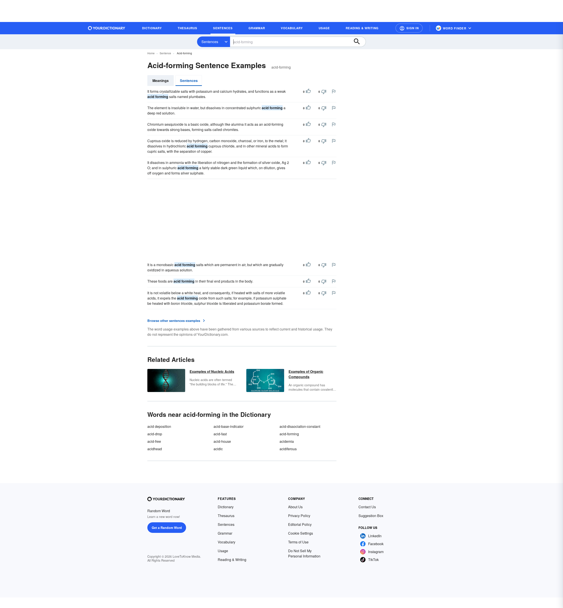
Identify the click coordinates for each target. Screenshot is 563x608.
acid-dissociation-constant (300, 426)
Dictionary (226, 506)
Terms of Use (298, 541)
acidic (218, 448)
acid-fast (220, 433)
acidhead (154, 448)
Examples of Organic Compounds (306, 374)
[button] (409, 28)
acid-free (154, 441)
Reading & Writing (232, 559)
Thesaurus (226, 515)
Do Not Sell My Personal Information (304, 553)
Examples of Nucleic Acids (212, 371)
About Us (295, 506)
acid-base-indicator (228, 426)
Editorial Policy (300, 524)
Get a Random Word (167, 527)
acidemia (287, 441)
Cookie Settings (300, 533)
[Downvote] (323, 91)
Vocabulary (226, 541)
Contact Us (367, 506)
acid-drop (154, 433)
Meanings (160, 80)
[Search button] (359, 42)
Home (151, 53)
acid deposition (159, 426)
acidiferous (288, 448)
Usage (223, 550)
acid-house (222, 441)
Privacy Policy (299, 515)
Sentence (165, 53)
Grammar (225, 533)
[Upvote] (308, 91)
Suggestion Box (370, 515)
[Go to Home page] (106, 28)
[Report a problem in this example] (333, 91)
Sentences (209, 41)
